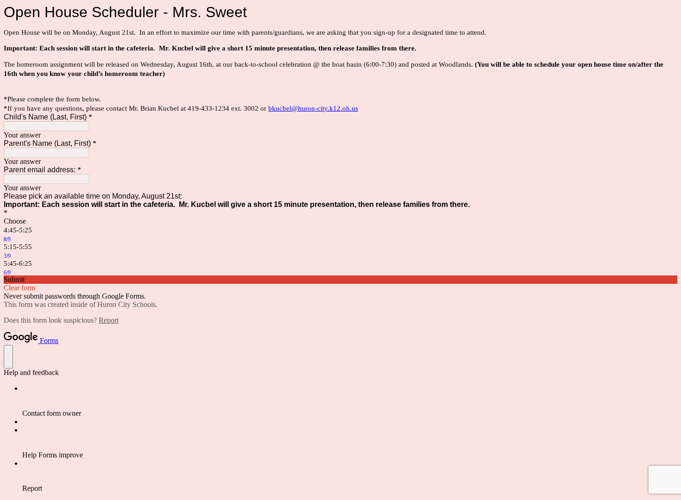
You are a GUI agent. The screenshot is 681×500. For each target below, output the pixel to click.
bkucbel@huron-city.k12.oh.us (313, 108)
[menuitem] (349, 401)
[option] (340, 221)
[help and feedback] (8, 357)
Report (109, 320)
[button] (340, 279)
